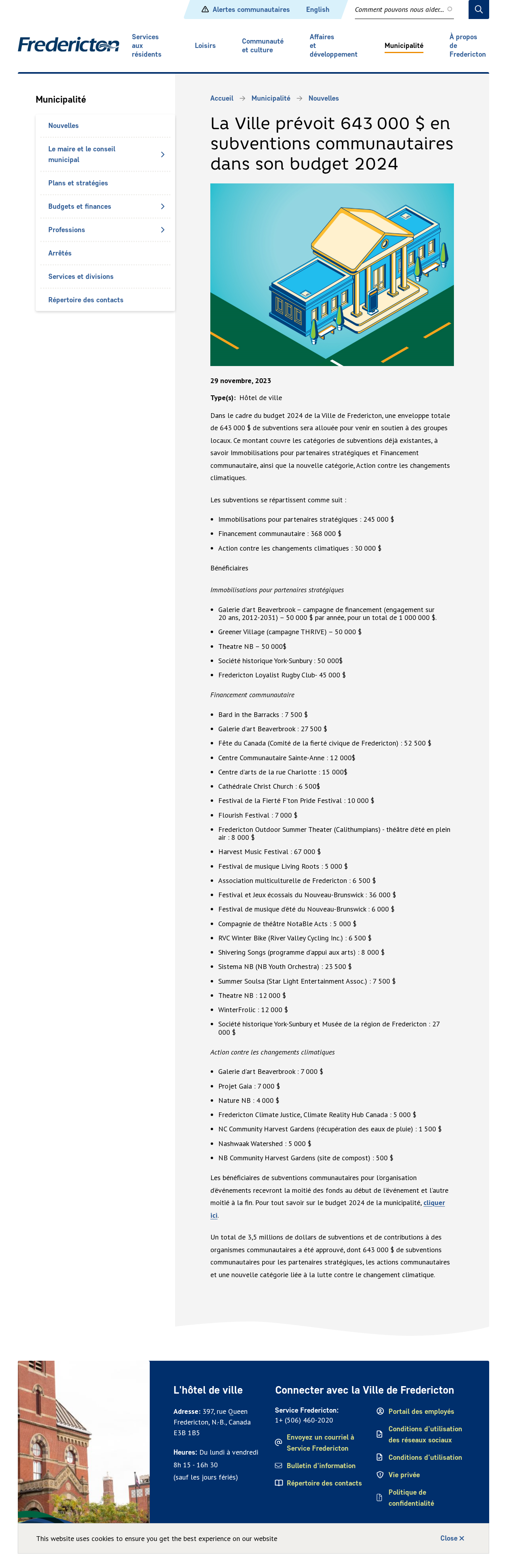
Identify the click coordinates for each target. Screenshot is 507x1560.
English (318, 9)
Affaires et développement (334, 45)
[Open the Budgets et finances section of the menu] (162, 206)
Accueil (221, 98)
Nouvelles (63, 125)
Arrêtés (60, 253)
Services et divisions (81, 276)
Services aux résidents (147, 45)
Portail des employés (421, 1411)
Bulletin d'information (321, 1465)
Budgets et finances (79, 206)
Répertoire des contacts (86, 300)
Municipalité (404, 45)
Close (448, 1538)
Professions (66, 229)
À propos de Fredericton (468, 45)
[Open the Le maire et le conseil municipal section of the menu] (162, 154)
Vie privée (404, 1474)
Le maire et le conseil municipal (81, 154)
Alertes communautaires (251, 9)
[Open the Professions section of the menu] (162, 230)
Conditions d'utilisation (425, 1457)
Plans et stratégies (78, 183)
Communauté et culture (263, 45)
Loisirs (205, 45)
